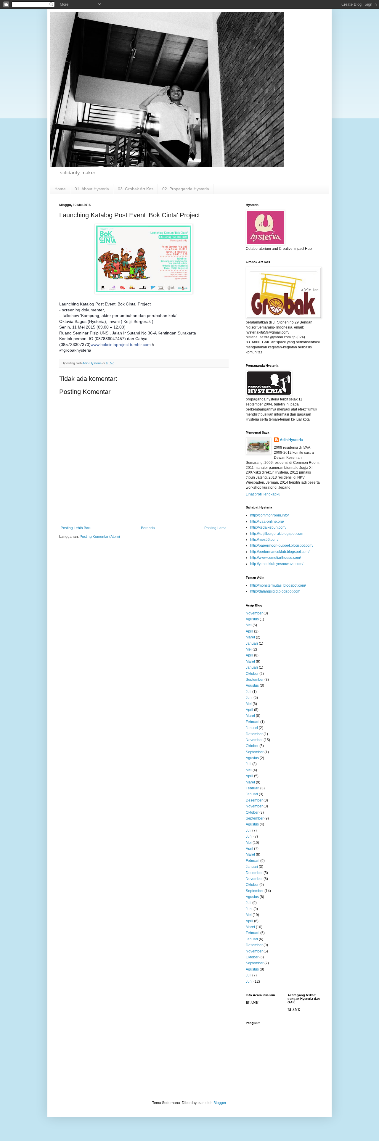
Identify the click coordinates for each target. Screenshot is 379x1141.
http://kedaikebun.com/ (268, 527)
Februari (252, 722)
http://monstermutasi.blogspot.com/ (278, 585)
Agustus (252, 619)
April (249, 631)
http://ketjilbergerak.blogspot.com (276, 534)
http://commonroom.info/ (269, 515)
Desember (254, 734)
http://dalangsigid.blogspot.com (275, 591)
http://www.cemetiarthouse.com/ (275, 558)
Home (60, 188)
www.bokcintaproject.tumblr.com (121, 344)
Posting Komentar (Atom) (100, 537)
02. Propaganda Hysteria (185, 188)
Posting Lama (215, 528)
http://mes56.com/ (264, 539)
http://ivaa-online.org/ (267, 521)
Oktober (252, 674)
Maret (250, 637)
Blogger (219, 1103)
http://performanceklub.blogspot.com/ (279, 552)
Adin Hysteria (291, 440)
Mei (249, 625)
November (254, 613)
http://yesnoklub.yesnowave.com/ (276, 564)
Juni (249, 698)
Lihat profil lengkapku (263, 494)
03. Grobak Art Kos (135, 188)
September (255, 679)
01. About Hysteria (92, 188)
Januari (252, 643)
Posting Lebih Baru (76, 528)
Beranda (148, 528)
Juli (248, 692)
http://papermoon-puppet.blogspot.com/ (281, 545)
